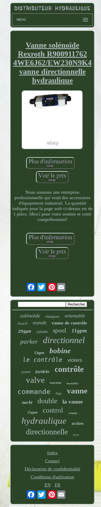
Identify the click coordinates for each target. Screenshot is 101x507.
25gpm (24, 331)
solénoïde (30, 315)
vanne (77, 390)
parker (29, 341)
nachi (27, 402)
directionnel (64, 340)
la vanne (72, 401)
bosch (22, 323)
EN (48, 485)
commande (34, 391)
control (53, 410)
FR (57, 485)
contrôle (69, 369)
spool (59, 330)
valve (35, 380)
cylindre (42, 332)
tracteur (55, 383)
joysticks (42, 371)
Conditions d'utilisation (52, 477)
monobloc (73, 383)
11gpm (79, 331)
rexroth (39, 322)
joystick (25, 372)
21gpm (32, 412)
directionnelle (47, 431)
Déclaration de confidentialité (52, 468)
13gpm (39, 353)
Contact (52, 460)
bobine (60, 350)
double (47, 401)
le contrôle (42, 359)
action (77, 423)
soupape (72, 413)
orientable (75, 315)
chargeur (52, 316)
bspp (59, 393)
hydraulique (44, 421)
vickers (75, 360)
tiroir (76, 434)
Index (52, 452)
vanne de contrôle (69, 322)
